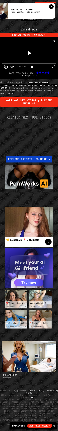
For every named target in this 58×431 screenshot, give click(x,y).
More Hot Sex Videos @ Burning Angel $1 (29, 102)
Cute (12, 85)
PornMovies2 (29, 19)
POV (40, 85)
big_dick (5, 88)
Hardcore (32, 85)
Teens (54, 85)
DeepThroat (21, 85)
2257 (33, 397)
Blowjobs (33, 83)
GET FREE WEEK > (40, 425)
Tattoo (46, 85)
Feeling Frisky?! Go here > (29, 159)
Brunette (43, 83)
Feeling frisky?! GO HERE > (29, 35)
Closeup (5, 85)
